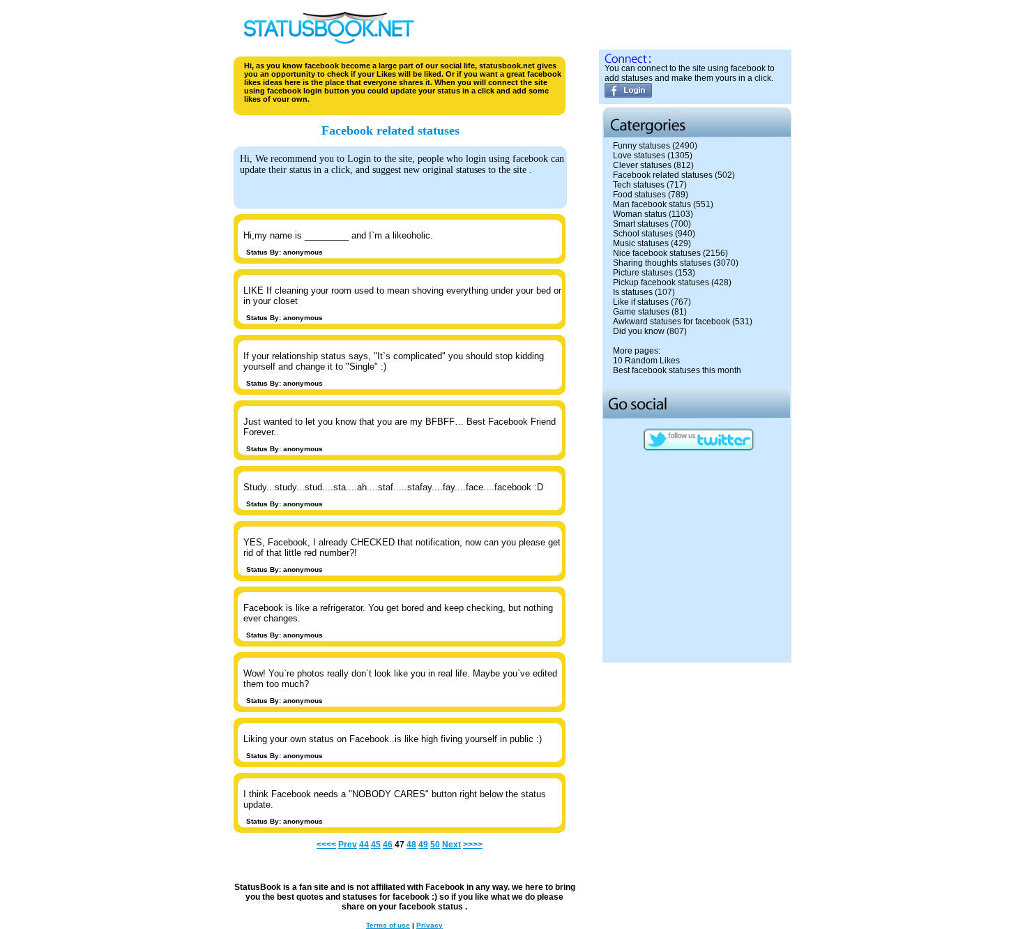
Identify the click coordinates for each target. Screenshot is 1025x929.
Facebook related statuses (663, 175)
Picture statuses (643, 273)
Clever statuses (642, 165)
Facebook (444, 887)
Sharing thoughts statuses (662, 263)
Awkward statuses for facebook (671, 321)
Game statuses (641, 312)
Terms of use (388, 925)
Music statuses (641, 243)
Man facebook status (652, 204)
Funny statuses (641, 146)
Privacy (429, 925)
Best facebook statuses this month (677, 370)
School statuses (643, 234)
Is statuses (633, 292)
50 (435, 844)
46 (388, 844)
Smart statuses (641, 224)
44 (364, 844)
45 (376, 844)
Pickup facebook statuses (661, 282)
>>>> (473, 844)
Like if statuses (641, 302)
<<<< (326, 844)
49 (423, 844)
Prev (347, 844)
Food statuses (639, 194)
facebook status (432, 907)
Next (451, 844)
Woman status (640, 214)
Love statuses (639, 155)
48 (411, 844)
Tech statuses (639, 185)
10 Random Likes (646, 360)
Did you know (639, 331)
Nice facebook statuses (657, 253)
